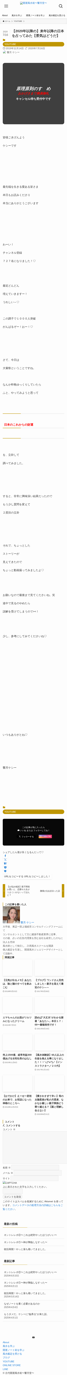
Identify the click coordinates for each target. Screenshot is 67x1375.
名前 (7, 1167)
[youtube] (33, 1337)
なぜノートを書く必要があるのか (22, 1305)
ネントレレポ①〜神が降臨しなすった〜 (25, 1242)
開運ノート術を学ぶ (13, 1350)
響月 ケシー (27, 922)
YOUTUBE (10, 44)
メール (8, 1173)
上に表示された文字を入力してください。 (25, 1186)
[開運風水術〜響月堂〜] (33, 6)
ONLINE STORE (12, 1365)
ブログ (6, 1357)
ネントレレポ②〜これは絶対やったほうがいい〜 (30, 1235)
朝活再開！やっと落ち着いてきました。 (25, 1249)
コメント (9, 1129)
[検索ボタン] (61, 6)
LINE (5, 1369)
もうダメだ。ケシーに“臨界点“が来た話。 (26, 1316)
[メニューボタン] (6, 6)
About (6, 1342)
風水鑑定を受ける (12, 1353)
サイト (6, 1178)
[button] (5, 856)
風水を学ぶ (9, 1346)
